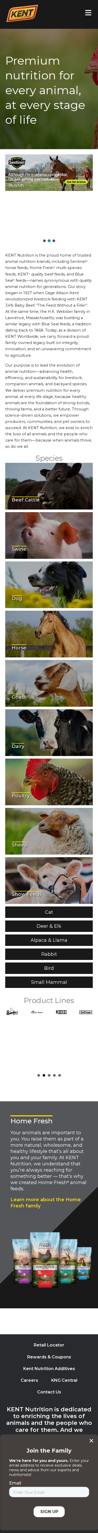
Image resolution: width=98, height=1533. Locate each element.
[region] (49, 198)
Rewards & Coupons (49, 1357)
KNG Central (64, 1380)
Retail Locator (49, 1345)
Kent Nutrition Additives (49, 1368)
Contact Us (49, 1392)
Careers (29, 1380)
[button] (49, 195)
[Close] (91, 1440)
